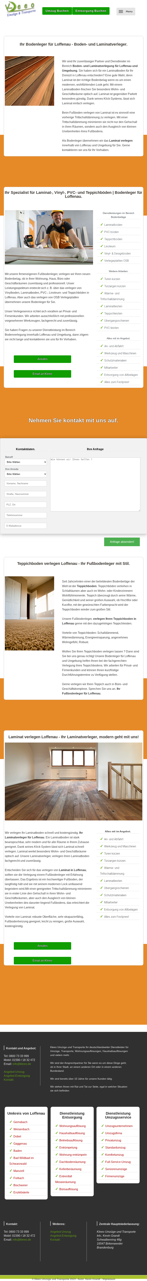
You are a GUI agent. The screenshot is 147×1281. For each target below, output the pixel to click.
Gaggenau (20, 1143)
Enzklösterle (21, 1192)
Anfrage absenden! (122, 541)
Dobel (17, 1136)
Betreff (9, 457)
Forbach (18, 1178)
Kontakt (8, 1079)
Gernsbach (20, 1122)
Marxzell (18, 1170)
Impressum (109, 1279)
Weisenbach (21, 1129)
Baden (17, 1150)
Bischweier (20, 1185)
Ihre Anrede (11, 469)
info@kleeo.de (22, 1063)
